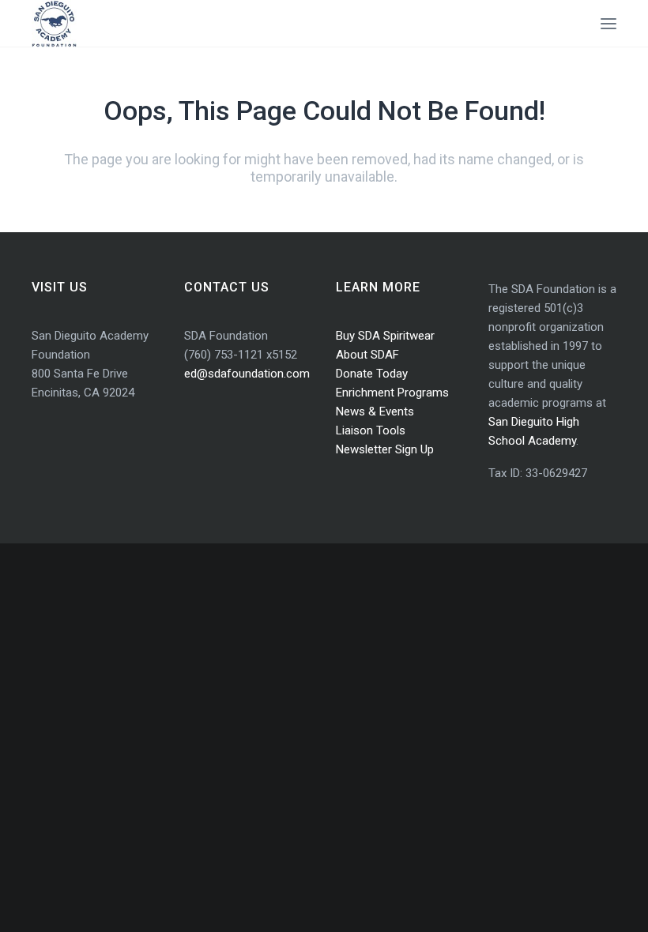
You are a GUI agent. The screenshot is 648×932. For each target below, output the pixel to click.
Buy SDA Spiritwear (385, 336)
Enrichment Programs (392, 392)
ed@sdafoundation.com (247, 373)
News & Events (375, 411)
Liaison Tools (370, 430)
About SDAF (367, 355)
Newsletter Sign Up (385, 449)
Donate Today (372, 373)
